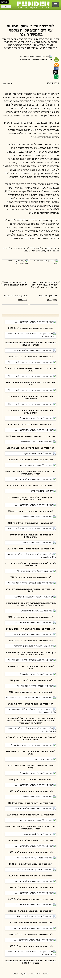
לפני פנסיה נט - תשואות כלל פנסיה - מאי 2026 (30, 692)
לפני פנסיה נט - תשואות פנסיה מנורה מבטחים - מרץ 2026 (30, 590)
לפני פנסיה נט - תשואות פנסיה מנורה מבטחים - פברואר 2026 (30, 397)
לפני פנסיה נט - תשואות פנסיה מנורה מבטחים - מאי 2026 (30, 383)
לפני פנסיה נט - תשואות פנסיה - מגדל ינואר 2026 (31, 523)
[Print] (56, 59)
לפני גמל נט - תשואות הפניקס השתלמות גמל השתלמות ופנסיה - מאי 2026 (30, 738)
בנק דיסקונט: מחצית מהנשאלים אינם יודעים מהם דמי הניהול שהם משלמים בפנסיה (30, 604)
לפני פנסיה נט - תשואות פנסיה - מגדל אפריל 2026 (30, 549)
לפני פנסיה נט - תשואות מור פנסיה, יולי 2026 (31, 577)
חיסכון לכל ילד (30, 15)
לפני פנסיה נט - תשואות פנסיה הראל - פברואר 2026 (30, 436)
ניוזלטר (45, 974)
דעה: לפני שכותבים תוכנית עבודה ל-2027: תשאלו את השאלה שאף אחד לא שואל (44, 284)
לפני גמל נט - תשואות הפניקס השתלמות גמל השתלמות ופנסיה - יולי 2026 (30, 961)
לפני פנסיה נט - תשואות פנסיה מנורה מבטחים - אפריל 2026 (30, 369)
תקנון (23, 974)
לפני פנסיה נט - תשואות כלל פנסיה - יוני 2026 (30, 864)
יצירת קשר (31, 974)
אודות (39, 974)
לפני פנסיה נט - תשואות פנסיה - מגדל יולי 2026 (30, 946)
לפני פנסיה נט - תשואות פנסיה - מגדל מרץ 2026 (30, 803)
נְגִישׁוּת (4, 2)
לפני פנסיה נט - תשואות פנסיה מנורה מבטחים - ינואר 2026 (30, 752)
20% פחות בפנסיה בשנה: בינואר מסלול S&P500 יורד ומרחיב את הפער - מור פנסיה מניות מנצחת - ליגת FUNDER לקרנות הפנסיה (30, 720)
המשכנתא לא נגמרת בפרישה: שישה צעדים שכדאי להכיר (30, 766)
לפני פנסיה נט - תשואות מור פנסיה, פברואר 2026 (31, 617)
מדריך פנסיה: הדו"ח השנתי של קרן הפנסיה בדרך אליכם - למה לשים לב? (30, 498)
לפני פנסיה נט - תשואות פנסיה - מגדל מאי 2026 (30, 704)
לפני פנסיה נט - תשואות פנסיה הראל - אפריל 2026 (30, 485)
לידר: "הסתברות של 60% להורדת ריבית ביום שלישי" (15, 283)
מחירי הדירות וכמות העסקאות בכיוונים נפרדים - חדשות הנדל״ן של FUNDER (30, 472)
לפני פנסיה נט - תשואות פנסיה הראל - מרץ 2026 (30, 511)
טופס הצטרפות (30, 12)
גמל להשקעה (30, 18)
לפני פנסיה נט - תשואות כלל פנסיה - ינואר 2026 (30, 459)
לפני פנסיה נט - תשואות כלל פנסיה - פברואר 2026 (30, 448)
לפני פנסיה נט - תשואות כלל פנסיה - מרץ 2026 (30, 680)
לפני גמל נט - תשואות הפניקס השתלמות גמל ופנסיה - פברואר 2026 (30, 564)
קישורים (16, 974)
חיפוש (6, 6)
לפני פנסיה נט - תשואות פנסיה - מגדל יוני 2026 (31, 356)
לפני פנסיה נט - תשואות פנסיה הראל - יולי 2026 (30, 328)
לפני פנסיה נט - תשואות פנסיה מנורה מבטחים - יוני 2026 (30, 667)
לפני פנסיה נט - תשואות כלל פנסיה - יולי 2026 (30, 922)
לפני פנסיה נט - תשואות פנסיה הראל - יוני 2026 (30, 791)
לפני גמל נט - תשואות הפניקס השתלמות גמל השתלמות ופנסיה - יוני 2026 (30, 343)
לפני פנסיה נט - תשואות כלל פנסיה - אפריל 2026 (30, 424)
